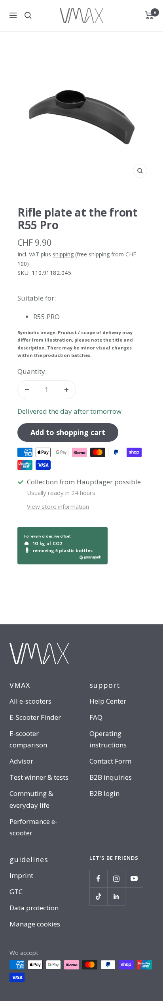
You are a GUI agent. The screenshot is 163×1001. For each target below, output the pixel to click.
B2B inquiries (110, 777)
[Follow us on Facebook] (98, 878)
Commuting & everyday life (31, 799)
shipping (63, 254)
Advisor (21, 761)
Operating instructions (108, 739)
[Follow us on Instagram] (116, 878)
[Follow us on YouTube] (134, 878)
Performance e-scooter (33, 827)
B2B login (104, 793)
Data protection (34, 907)
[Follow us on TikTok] (98, 896)
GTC (16, 891)
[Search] (28, 15)
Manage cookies (34, 923)
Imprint (21, 875)
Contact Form (110, 761)
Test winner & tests (38, 777)
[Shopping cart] (149, 15)
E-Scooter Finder (35, 717)
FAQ (95, 717)
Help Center (107, 701)
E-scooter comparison (28, 739)
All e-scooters (30, 701)
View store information (58, 506)
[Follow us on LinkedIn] (116, 896)
